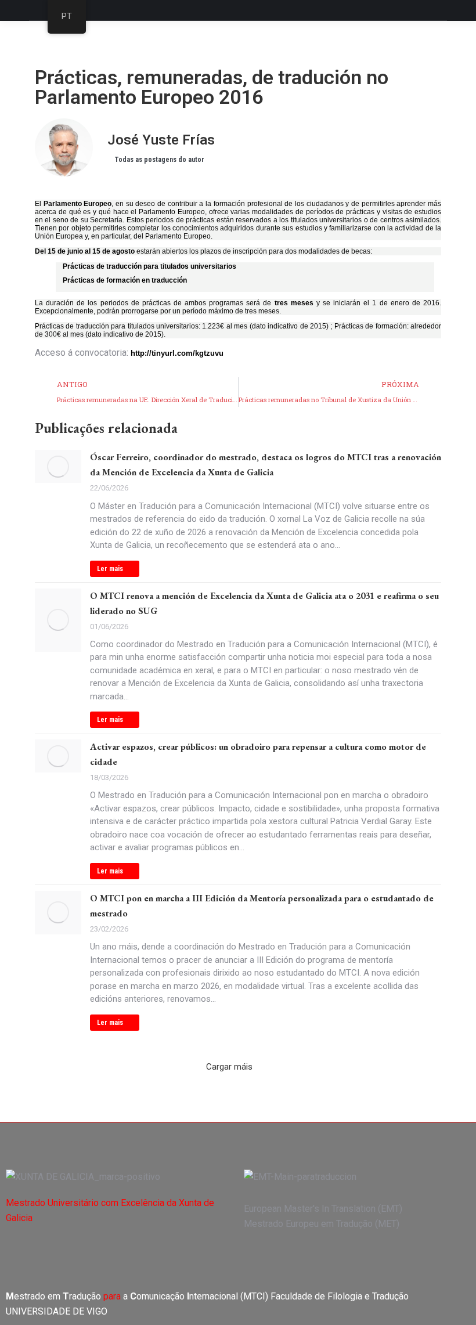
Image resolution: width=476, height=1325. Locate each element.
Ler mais (110, 569)
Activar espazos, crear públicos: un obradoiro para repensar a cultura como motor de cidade (258, 754)
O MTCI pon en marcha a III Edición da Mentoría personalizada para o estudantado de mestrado (262, 905)
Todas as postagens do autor (159, 160)
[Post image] (58, 466)
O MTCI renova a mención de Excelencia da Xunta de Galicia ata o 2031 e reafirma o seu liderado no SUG (264, 603)
